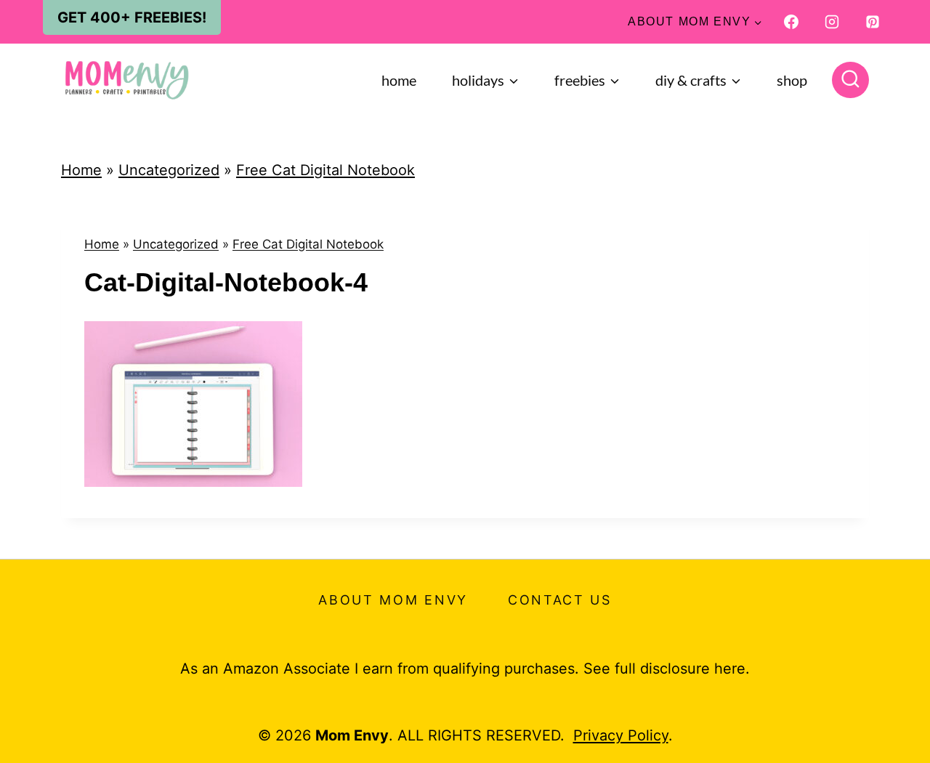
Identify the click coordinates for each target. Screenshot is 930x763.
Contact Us (560, 599)
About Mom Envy (393, 599)
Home (398, 80)
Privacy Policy (620, 735)
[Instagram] (831, 21)
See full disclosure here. (666, 668)
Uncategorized (168, 170)
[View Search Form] (850, 80)
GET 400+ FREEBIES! (131, 17)
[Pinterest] (872, 21)
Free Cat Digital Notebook (325, 170)
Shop (792, 80)
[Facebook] (791, 21)
